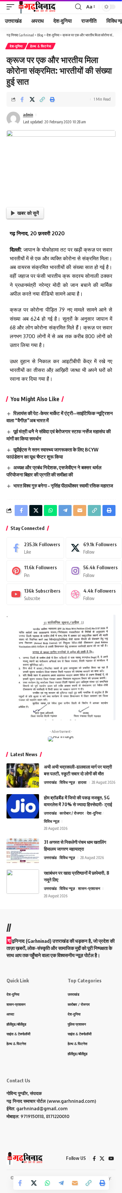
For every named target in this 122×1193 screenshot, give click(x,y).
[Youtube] (35, 594)
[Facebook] (35, 548)
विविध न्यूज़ (67, 782)
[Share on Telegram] (61, 1183)
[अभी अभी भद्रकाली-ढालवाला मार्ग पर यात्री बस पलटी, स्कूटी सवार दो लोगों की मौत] (23, 775)
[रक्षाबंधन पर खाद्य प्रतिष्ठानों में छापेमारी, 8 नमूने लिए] (23, 881)
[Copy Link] (42, 99)
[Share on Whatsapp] (47, 1183)
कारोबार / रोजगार (72, 813)
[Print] (52, 99)
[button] (12, 7)
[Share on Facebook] (22, 99)
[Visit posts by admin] (13, 118)
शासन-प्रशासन (89, 888)
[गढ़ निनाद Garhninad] (37, 7)
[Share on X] (32, 99)
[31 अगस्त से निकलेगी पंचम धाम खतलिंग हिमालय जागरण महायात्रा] (23, 851)
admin (28, 114)
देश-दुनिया (16, 46)
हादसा (82, 782)
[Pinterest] (35, 571)
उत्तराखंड (50, 782)
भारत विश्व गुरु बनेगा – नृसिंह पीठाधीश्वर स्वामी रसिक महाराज (63, 485)
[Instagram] (93, 571)
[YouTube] (111, 1158)
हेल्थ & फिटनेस (40, 46)
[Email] (75, 1183)
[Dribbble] (93, 594)
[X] (93, 548)
